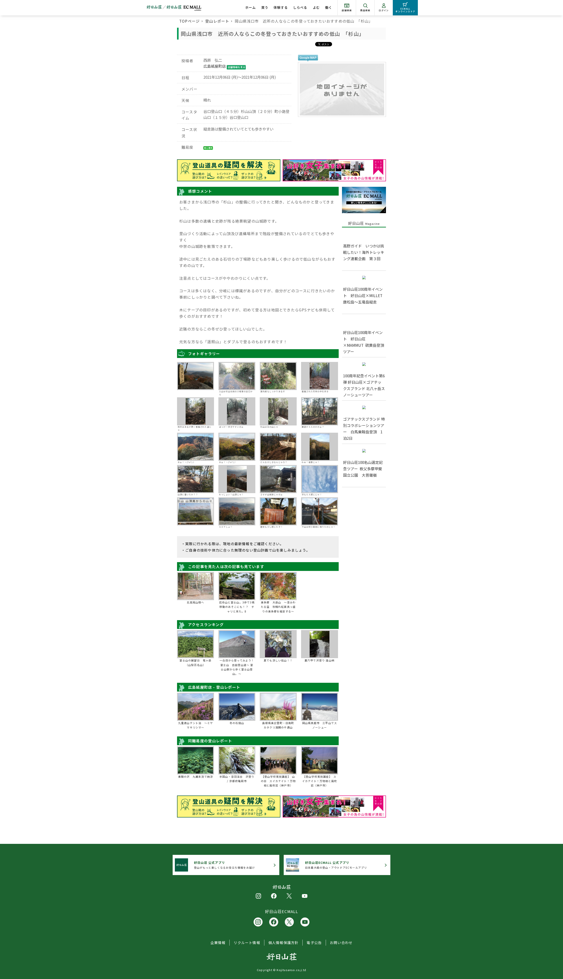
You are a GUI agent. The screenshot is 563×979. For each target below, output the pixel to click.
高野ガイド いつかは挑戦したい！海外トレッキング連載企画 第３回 (363, 252)
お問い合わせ (341, 942)
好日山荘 (364, 223)
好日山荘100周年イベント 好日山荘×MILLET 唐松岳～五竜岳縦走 (364, 295)
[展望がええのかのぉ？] (319, 411)
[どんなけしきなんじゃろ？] (278, 447)
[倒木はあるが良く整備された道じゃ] (195, 411)
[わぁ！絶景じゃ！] (319, 447)
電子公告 (314, 942)
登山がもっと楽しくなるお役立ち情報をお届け (224, 864)
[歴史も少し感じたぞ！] (278, 511)
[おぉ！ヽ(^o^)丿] (195, 447)
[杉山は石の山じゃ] (278, 411)
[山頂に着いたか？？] (195, 479)
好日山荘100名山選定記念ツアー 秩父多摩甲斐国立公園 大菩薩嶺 (363, 469)
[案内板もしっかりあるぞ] (278, 376)
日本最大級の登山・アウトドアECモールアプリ (336, 864)
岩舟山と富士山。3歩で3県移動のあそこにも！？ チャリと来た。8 (237, 606)
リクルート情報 (247, 942)
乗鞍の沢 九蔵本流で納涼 (195, 776)
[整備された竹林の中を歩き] (319, 376)
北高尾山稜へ (195, 602)
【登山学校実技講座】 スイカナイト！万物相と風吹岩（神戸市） (319, 781)
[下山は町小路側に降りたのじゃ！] (319, 511)
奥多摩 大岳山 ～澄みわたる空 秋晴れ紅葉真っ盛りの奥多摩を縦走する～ (278, 606)
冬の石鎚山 (237, 723)
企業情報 (218, 942)
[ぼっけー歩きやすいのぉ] (237, 411)
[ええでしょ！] (236, 511)
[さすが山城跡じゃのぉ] (278, 479)
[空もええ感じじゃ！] (319, 479)
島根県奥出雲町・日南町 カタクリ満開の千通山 (279, 725)
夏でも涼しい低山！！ (278, 660)
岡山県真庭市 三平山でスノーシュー (319, 725)
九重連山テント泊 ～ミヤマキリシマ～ (195, 725)
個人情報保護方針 (283, 942)
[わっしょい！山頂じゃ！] (237, 479)
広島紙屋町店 (214, 66)
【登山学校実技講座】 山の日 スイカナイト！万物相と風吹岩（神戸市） (278, 781)
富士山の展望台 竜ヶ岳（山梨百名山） (195, 662)
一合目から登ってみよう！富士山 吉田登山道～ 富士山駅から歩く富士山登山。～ (236, 667)
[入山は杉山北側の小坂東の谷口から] (236, 376)
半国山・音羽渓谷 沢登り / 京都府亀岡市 (236, 779)
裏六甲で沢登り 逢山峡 (320, 660)
